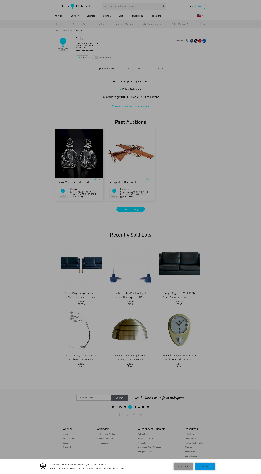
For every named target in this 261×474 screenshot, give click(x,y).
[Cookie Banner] (130, 466)
